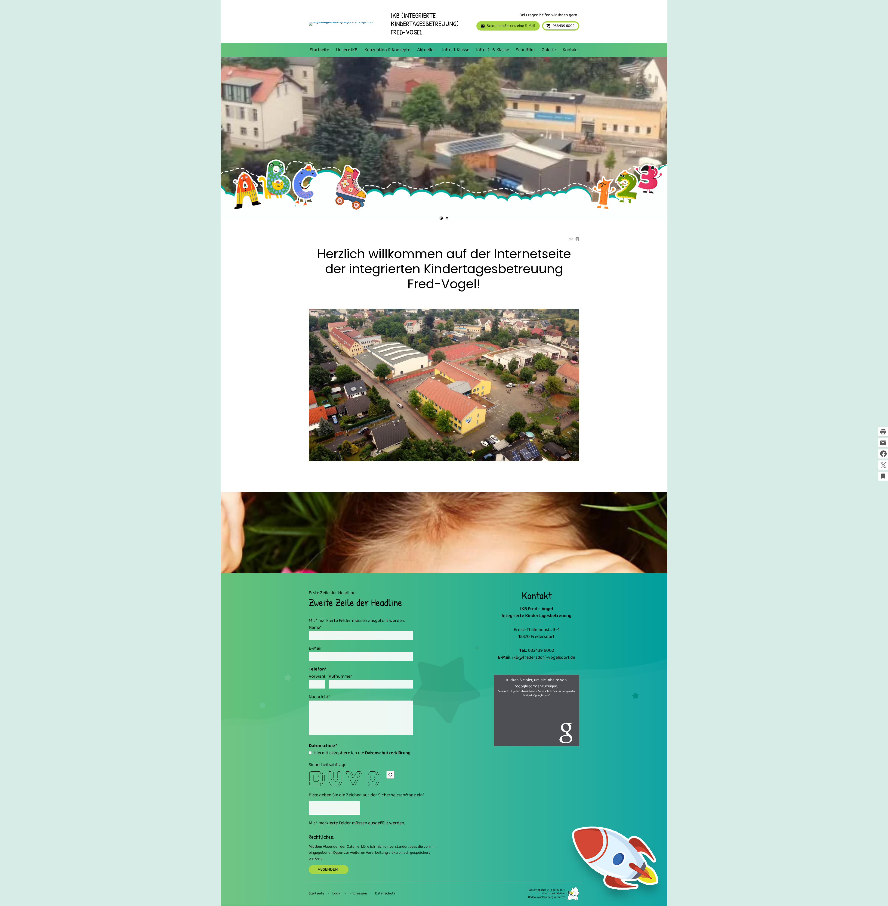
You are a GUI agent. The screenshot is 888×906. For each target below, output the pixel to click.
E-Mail (315, 648)
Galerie (549, 49)
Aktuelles (426, 49)
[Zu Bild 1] (441, 218)
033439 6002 (563, 26)
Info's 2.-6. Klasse (492, 49)
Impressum (358, 893)
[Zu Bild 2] (447, 218)
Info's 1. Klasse (455, 49)
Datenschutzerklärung (387, 753)
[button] (239, 134)
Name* (315, 627)
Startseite (319, 49)
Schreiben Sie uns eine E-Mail (511, 26)
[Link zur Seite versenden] (571, 239)
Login (336, 893)
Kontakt (570, 49)
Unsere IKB (347, 49)
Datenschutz (385, 893)
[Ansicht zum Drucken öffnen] (577, 239)
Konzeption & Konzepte (387, 49)
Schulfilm (525, 49)
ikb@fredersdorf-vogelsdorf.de (543, 657)
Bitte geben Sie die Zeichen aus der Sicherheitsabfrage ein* (366, 794)
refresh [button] (390, 774)
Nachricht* (319, 697)
